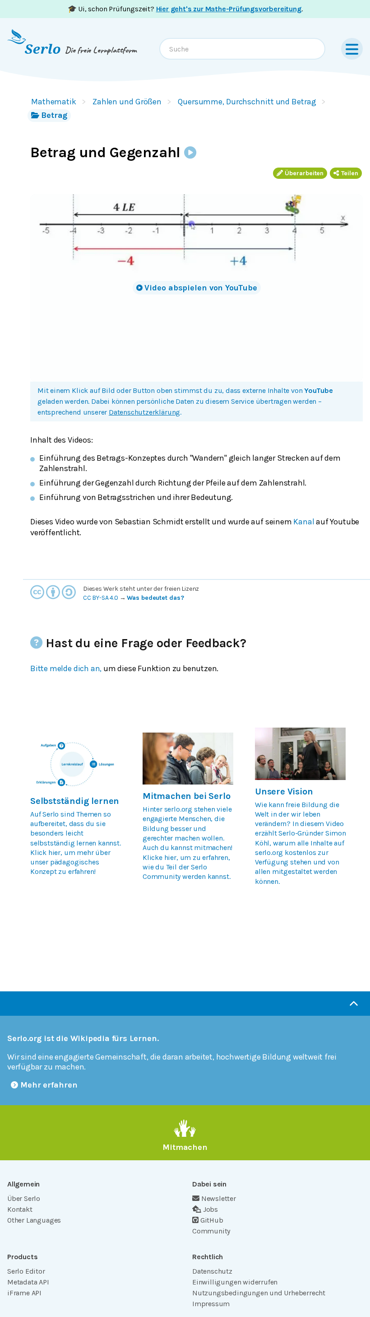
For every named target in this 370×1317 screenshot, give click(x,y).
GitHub (211, 1220)
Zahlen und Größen (127, 102)
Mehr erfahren (49, 1085)
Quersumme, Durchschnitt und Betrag (247, 102)
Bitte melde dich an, (66, 668)
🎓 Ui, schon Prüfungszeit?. (185, 9)
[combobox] (242, 49)
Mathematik (53, 102)
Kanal (303, 522)
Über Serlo (23, 1198)
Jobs (210, 1209)
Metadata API (28, 1282)
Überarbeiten (304, 173)
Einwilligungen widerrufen (235, 1282)
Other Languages (34, 1220)
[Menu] (352, 49)
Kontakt (19, 1209)
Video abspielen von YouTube (200, 288)
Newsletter (218, 1198)
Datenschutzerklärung (144, 412)
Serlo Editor (26, 1271)
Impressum (211, 1303)
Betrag (54, 115)
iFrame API (24, 1293)
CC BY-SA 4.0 (100, 598)
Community (211, 1231)
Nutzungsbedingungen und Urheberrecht (258, 1293)
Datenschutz (212, 1271)
